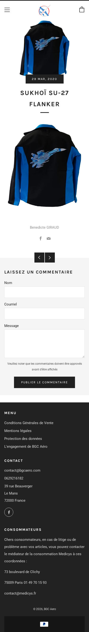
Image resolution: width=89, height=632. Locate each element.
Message (11, 326)
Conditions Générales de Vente (28, 423)
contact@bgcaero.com (22, 470)
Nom (8, 283)
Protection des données (23, 439)
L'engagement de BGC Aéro (25, 446)
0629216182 (13, 478)
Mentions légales (18, 431)
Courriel (10, 304)
